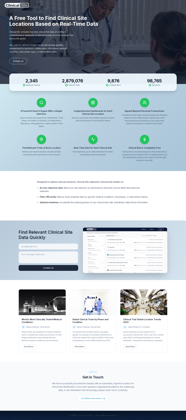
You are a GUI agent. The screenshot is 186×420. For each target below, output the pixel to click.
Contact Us (18, 61)
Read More (29, 346)
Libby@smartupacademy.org (93, 398)
